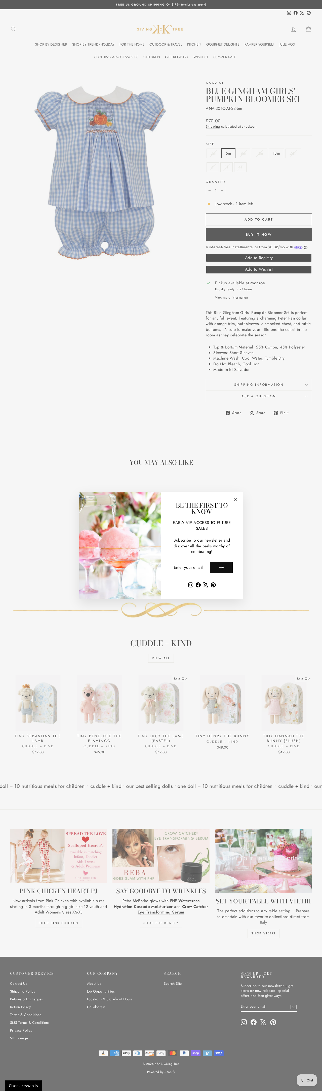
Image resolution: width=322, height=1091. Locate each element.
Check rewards (23, 1085)
